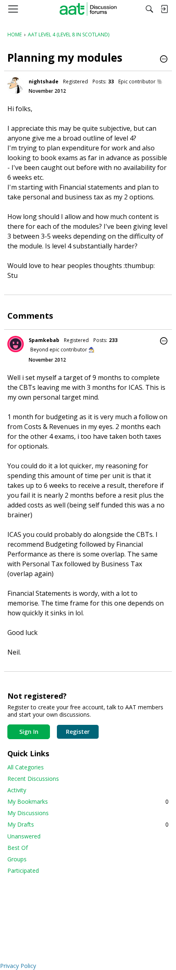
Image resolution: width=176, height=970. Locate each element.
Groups (17, 859)
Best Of (17, 848)
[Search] (149, 9)
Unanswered (24, 836)
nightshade (44, 81)
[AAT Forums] (88, 9)
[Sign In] (164, 9)
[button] (164, 59)
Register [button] (78, 731)
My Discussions (28, 813)
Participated (23, 870)
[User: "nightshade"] (15, 85)
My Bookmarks (88, 801)
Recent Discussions (33, 778)
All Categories (25, 767)
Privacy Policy (18, 966)
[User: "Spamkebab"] (15, 344)
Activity (16, 790)
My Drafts (88, 824)
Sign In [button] (28, 731)
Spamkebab (44, 340)
